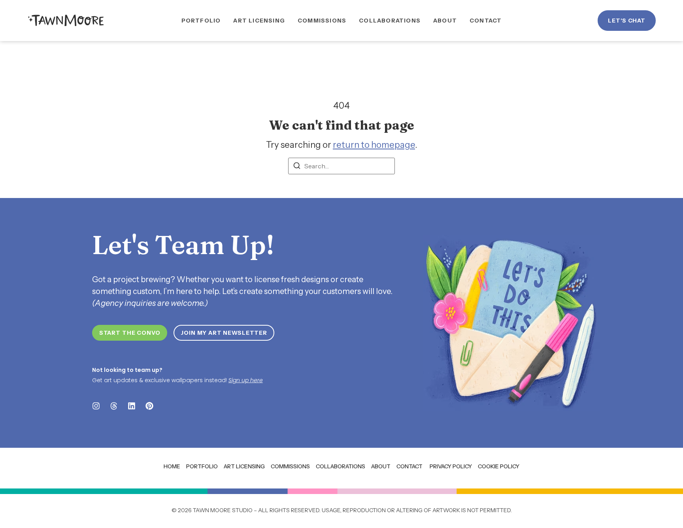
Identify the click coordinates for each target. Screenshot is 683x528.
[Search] (297, 166)
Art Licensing (259, 20)
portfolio (202, 466)
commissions (290, 466)
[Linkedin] (132, 406)
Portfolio (201, 20)
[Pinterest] (149, 406)
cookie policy (498, 466)
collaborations (340, 466)
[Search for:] (341, 166)
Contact (486, 20)
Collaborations (390, 20)
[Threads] (114, 406)
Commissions (322, 20)
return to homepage (374, 145)
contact (409, 466)
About (445, 20)
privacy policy (451, 466)
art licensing (244, 466)
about (381, 466)
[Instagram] (96, 406)
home (172, 466)
